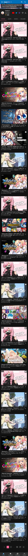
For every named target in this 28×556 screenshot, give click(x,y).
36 (17, 547)
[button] (8, 2)
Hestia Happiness (9, 10)
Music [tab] (16, 19)
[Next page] (23, 547)
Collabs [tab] (23, 19)
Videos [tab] (3, 19)
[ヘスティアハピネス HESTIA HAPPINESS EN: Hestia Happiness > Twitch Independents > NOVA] (2, 12)
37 (20, 547)
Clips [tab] (9, 19)
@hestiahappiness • (9, 12)
